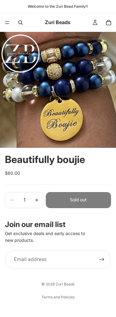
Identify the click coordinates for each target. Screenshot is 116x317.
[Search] (20, 22)
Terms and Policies (58, 297)
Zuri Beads (65, 284)
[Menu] (7, 22)
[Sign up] (101, 259)
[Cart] (108, 22)
